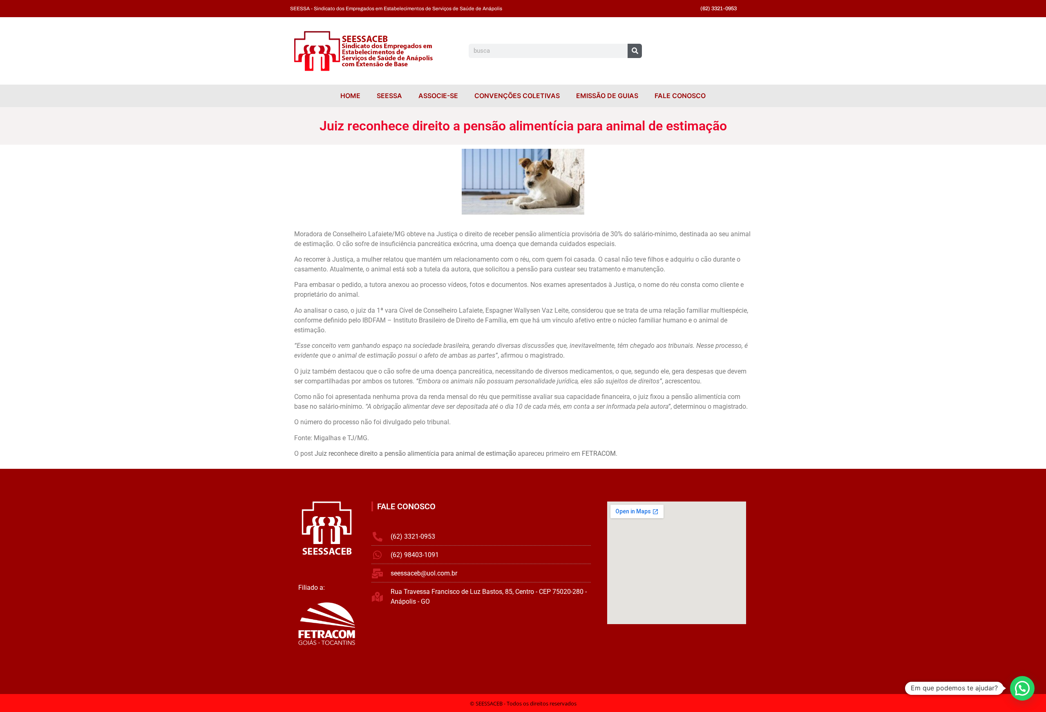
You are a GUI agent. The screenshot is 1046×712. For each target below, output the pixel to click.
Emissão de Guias (607, 96)
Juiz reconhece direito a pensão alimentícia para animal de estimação (415, 453)
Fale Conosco (680, 96)
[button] (1022, 688)
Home (350, 96)
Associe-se (438, 96)
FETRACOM (599, 453)
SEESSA (389, 96)
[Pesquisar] (635, 51)
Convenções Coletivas (517, 96)
